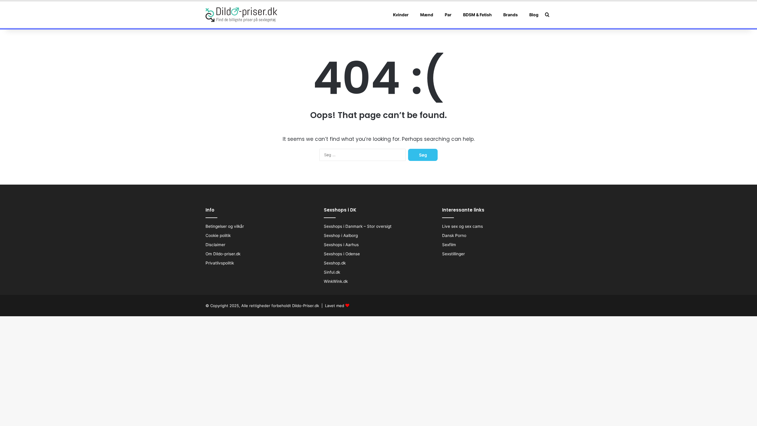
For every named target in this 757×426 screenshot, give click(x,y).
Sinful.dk (332, 272)
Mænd (426, 14)
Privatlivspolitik (220, 263)
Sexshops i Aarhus (341, 244)
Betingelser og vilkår (225, 226)
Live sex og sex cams (462, 226)
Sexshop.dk (335, 263)
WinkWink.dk (336, 281)
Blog (533, 14)
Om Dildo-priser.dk (223, 253)
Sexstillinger (453, 253)
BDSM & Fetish (477, 14)
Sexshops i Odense (342, 253)
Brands (510, 14)
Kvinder (401, 14)
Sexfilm (449, 244)
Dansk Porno (454, 235)
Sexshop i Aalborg (341, 235)
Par (448, 14)
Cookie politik (218, 235)
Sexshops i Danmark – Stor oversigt (358, 226)
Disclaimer (215, 244)
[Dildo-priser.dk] (241, 14)
